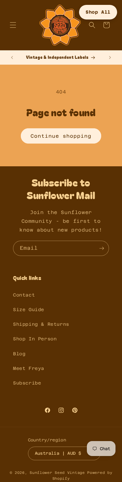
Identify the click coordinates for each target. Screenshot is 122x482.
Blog (19, 353)
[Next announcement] (110, 57)
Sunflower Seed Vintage (57, 473)
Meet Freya (28, 368)
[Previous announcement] (12, 57)
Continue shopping (61, 136)
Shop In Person (35, 338)
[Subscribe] (101, 248)
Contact (24, 295)
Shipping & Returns (41, 324)
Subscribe (27, 383)
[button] (13, 25)
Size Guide (28, 309)
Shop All (98, 12)
